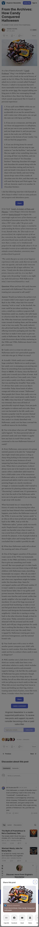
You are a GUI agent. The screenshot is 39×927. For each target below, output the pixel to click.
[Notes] (30, 917)
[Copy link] (6, 917)
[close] (35, 882)
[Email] (22, 917)
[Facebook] (14, 917)
